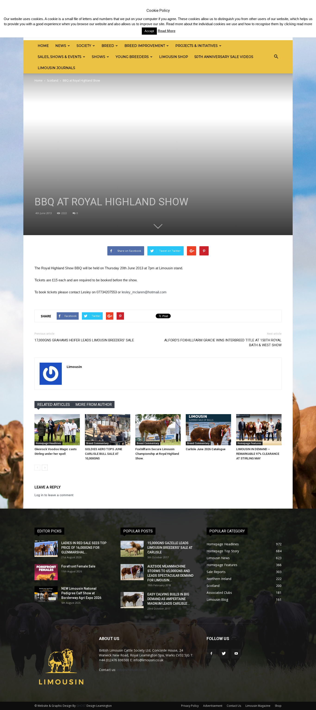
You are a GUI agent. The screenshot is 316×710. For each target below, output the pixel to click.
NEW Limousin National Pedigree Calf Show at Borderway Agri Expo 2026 (81, 593)
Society (84, 46)
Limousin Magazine (257, 706)
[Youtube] (236, 653)
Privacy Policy (190, 706)
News (60, 46)
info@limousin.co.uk (132, 670)
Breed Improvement (144, 46)
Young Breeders (132, 57)
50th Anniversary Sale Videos (224, 57)
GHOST (81, 706)
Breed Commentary (97, 443)
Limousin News (218, 558)
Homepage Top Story (223, 551)
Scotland (52, 80)
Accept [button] (149, 31)
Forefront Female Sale (78, 566)
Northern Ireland (219, 578)
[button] (276, 56)
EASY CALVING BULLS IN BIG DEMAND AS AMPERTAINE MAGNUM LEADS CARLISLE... (168, 598)
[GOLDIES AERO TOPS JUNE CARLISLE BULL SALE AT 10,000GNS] (107, 429)
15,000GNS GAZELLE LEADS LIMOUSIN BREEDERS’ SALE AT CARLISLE (169, 547)
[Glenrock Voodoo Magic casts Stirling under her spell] (57, 429)
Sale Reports (216, 572)
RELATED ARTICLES (53, 404)
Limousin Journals (56, 68)
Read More (166, 31)
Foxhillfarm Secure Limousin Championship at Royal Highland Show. (157, 453)
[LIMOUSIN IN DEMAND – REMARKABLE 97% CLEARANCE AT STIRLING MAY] (259, 429)
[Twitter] (223, 653)
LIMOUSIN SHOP (173, 57)
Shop (278, 706)
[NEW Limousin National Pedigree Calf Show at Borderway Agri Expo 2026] (46, 594)
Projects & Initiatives (196, 46)
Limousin (74, 366)
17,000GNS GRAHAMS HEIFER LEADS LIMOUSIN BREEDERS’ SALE (84, 340)
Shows (98, 57)
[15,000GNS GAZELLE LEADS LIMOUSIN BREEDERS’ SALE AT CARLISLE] (132, 549)
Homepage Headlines (48, 443)
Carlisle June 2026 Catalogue (206, 449)
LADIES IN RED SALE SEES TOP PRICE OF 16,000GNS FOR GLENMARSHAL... (83, 547)
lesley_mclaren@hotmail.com (144, 292)
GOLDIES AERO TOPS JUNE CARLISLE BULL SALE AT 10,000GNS (103, 453)
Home (43, 46)
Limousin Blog (217, 599)
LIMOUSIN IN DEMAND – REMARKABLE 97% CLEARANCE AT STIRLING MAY (257, 453)
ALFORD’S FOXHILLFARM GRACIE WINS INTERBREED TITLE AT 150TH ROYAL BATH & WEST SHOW (223, 342)
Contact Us (234, 706)
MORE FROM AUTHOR (93, 404)
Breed (108, 46)
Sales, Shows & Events (59, 57)
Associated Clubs (219, 592)
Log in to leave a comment (53, 495)
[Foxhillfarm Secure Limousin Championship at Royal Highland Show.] (158, 429)
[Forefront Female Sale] (46, 572)
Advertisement (212, 706)
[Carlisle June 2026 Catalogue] (208, 429)
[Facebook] (211, 653)
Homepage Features (249, 443)
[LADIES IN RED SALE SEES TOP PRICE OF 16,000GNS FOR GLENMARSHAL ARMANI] (46, 549)
